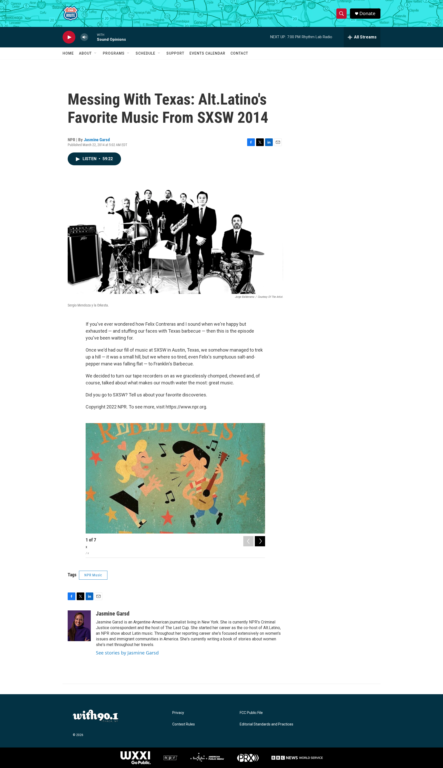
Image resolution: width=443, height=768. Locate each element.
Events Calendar (207, 53)
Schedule (145, 53)
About (85, 53)
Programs (114, 53)
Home (68, 53)
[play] (69, 37)
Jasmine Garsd (97, 139)
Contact (239, 53)
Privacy (178, 713)
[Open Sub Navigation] (96, 53)
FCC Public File (251, 713)
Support (175, 53)
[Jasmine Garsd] (79, 625)
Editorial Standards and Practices (266, 724)
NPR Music (93, 575)
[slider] (92, 37)
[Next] (260, 541)
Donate (367, 13)
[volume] (84, 37)
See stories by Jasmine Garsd (127, 653)
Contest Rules (183, 724)
